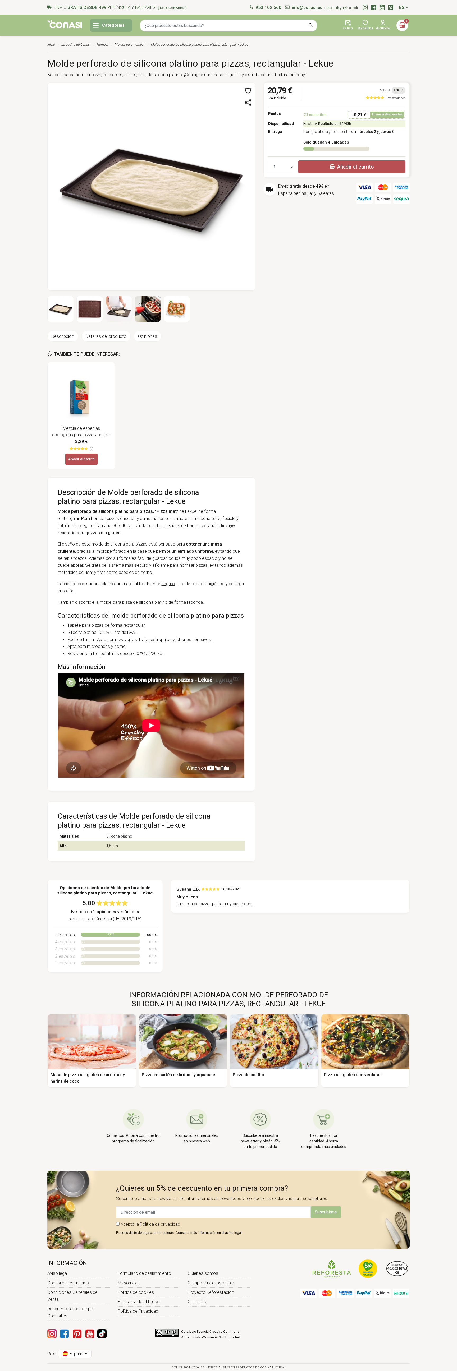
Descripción (63, 336)
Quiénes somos (203, 1273)
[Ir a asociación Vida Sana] (368, 1268)
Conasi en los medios (68, 1282)
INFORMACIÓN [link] (67, 1262)
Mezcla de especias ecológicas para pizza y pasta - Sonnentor (81, 432)
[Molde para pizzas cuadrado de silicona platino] (151, 186)
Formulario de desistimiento (144, 1273)
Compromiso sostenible (211, 1282)
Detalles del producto (106, 336)
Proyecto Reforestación (211, 1292)
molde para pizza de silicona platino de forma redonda (151, 602)
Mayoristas (129, 1282)
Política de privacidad (160, 1224)
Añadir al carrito (81, 459)
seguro (168, 583)
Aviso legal (57, 1273)
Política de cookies (136, 1292)
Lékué (398, 90)
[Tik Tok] (102, 1333)
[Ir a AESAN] (397, 1268)
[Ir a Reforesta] (332, 1268)
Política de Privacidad (138, 1311)
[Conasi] (64, 24)
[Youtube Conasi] (90, 1334)
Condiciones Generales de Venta (72, 1296)
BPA (131, 632)
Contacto (197, 1301)
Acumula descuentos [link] (387, 114)
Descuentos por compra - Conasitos (72, 1312)
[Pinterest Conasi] (77, 1334)
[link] (385, 97)
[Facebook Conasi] (64, 1334)
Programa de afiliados (138, 1301)
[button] (348, 25)
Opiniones (147, 336)
